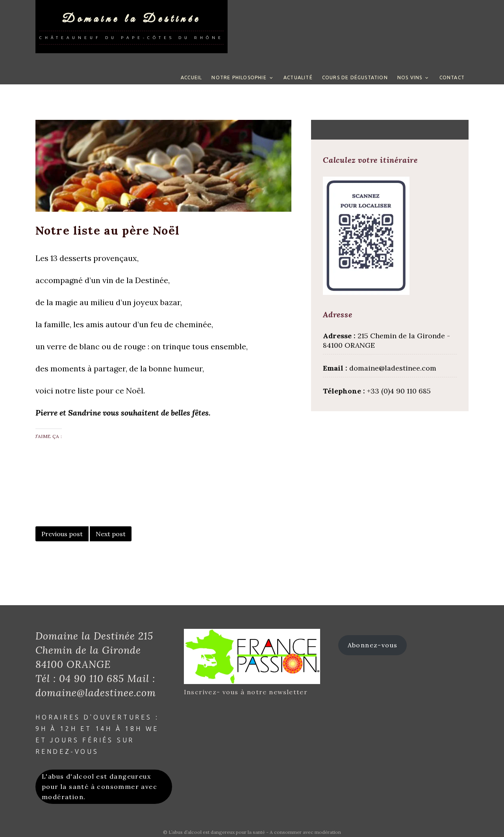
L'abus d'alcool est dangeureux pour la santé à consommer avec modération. (99, 786)
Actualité (298, 77)
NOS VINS (409, 77)
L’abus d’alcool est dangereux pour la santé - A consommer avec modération (255, 832)
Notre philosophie (238, 77)
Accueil (191, 77)
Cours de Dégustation (355, 77)
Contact (452, 77)
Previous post (62, 534)
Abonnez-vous (373, 645)
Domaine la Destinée (131, 18)
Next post (111, 534)
